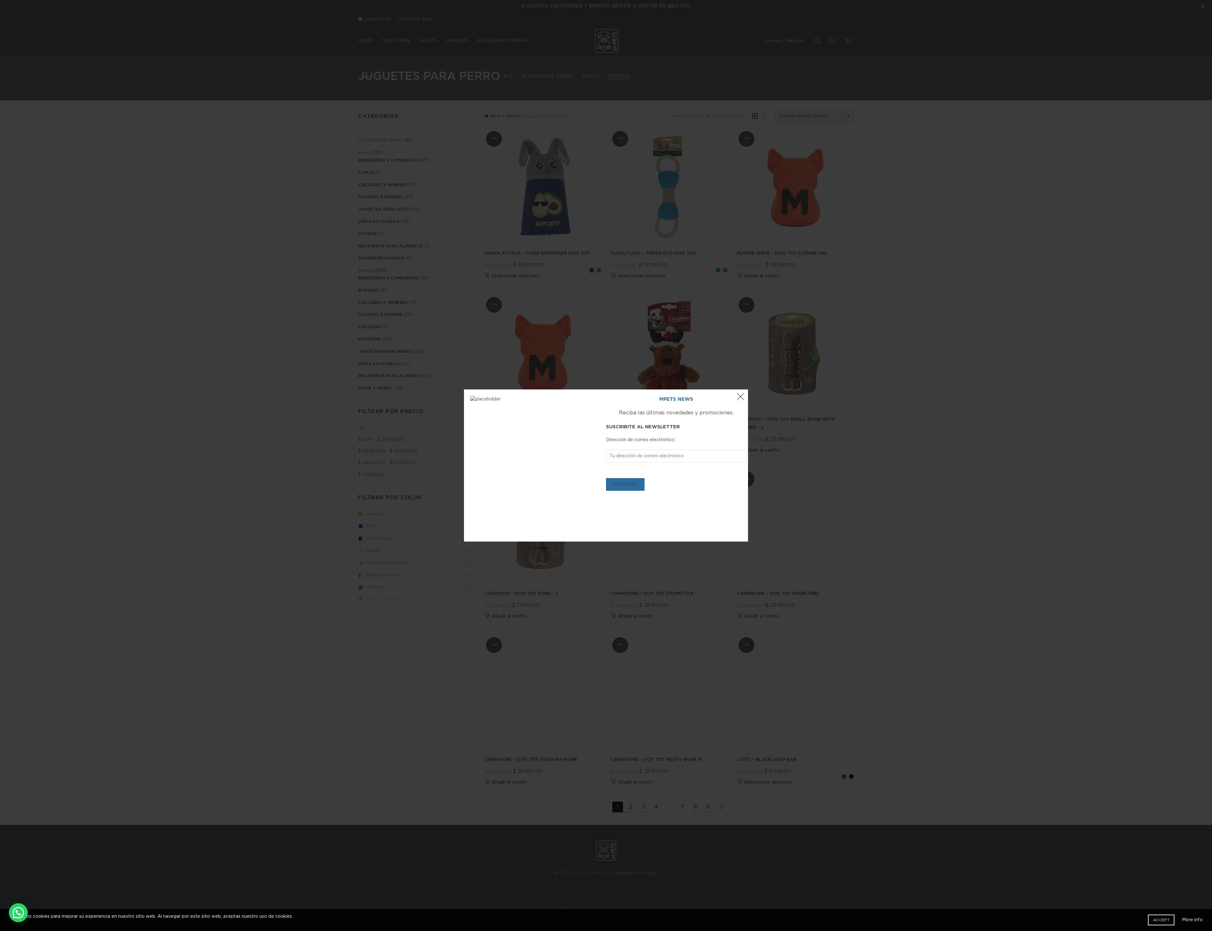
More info (1192, 920)
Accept (1161, 920)
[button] (18, 912)
